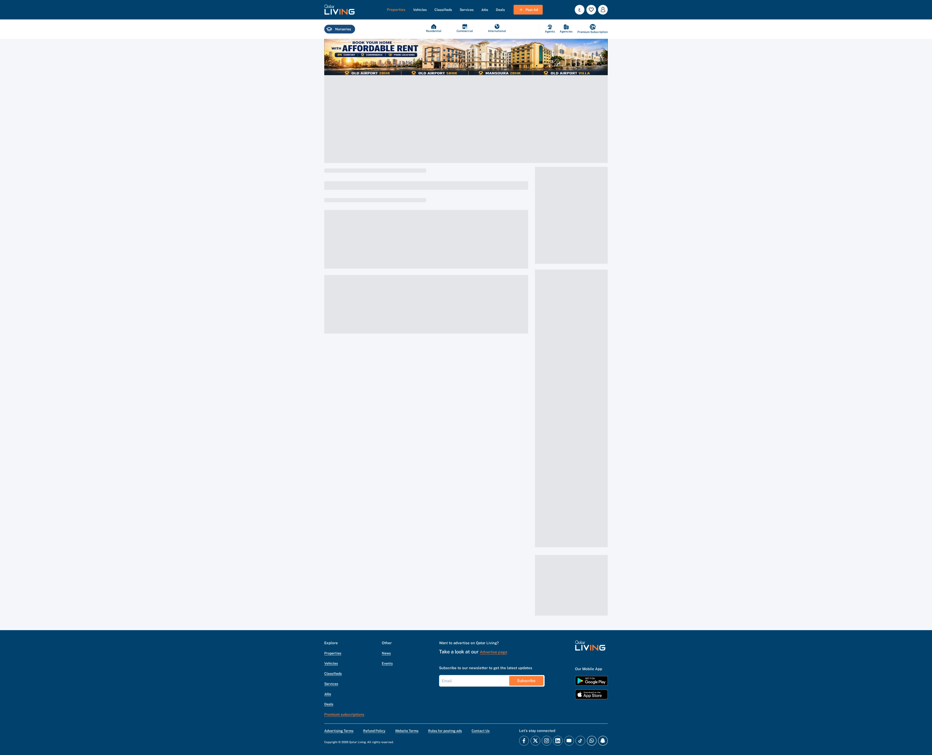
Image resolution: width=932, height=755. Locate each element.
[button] (339, 10)
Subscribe (526, 680)
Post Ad (531, 10)
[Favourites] (591, 10)
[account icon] (603, 10)
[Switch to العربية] (579, 10)
